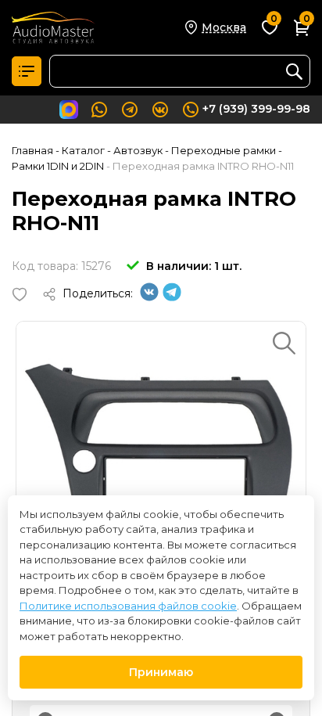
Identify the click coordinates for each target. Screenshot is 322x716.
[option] (161, 466)
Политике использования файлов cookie (128, 605)
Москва (224, 27)
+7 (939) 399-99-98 (256, 109)
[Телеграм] (172, 297)
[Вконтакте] (149, 297)
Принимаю (161, 672)
